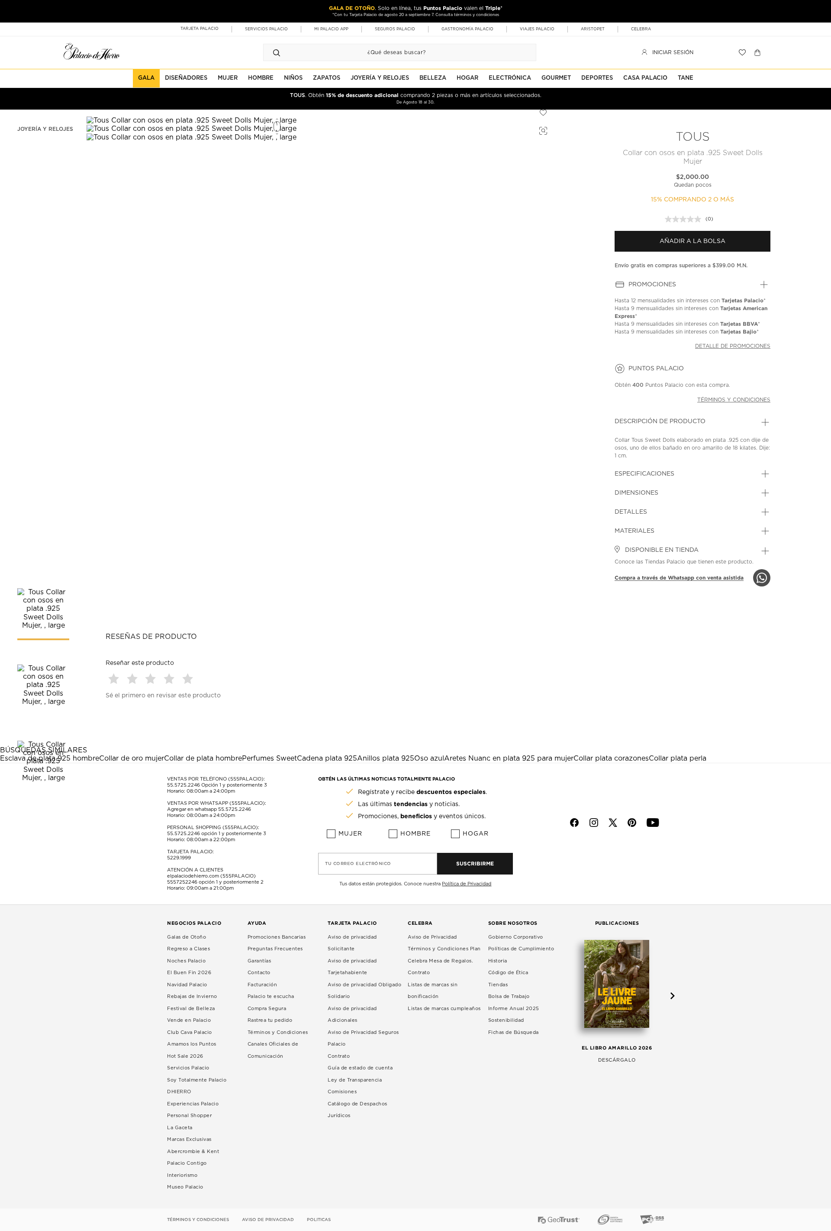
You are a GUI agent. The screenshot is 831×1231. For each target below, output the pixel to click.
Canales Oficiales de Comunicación (273, 1050)
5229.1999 (179, 857)
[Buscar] (276, 52)
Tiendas (498, 984)
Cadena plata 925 (327, 758)
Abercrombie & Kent (193, 1151)
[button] (115, 678)
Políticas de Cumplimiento (521, 948)
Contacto (259, 972)
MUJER (228, 78)
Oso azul (429, 758)
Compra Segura (267, 1008)
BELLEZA (432, 78)
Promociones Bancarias (277, 937)
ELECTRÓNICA (510, 78)
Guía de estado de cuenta (360, 1068)
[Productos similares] (542, 129)
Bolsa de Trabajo (509, 996)
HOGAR (467, 78)
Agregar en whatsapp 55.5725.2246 (209, 809)
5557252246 (182, 882)
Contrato (339, 1056)
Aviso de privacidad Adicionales (352, 1014)
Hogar (476, 834)
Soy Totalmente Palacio (196, 1080)
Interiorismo (182, 1175)
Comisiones (342, 1091)
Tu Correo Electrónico (358, 864)
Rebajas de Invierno (192, 996)
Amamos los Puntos (191, 1044)
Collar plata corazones (611, 758)
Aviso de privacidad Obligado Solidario (364, 990)
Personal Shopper (189, 1115)
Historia (497, 961)
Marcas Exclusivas (189, 1139)
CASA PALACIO (645, 78)
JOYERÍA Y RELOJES (380, 78)
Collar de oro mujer (131, 758)
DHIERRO (179, 1091)
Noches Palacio (186, 961)
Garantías (259, 961)
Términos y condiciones (733, 399)
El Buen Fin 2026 (189, 972)
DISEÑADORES (186, 78)
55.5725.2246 (183, 785)
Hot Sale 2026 (185, 1056)
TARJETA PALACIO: (190, 851)
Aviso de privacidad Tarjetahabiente (352, 967)
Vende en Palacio (189, 1020)
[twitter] (612, 822)
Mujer (350, 834)
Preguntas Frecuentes (275, 948)
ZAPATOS (326, 78)
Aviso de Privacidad (432, 937)
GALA (146, 78)
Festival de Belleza (191, 1008)
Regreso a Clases (188, 948)
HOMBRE (261, 78)
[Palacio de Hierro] (92, 51)
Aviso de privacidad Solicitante (352, 943)
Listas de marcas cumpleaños (444, 1008)
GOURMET (556, 78)
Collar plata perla (677, 758)
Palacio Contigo (187, 1163)
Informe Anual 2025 (513, 1008)
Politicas (319, 1220)
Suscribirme (475, 863)
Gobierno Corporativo (515, 937)
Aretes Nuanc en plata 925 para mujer (508, 758)
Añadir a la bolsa (692, 241)
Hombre (415, 834)
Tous (693, 137)
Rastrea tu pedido (270, 1020)
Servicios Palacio (188, 1068)
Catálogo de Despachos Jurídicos (357, 1109)
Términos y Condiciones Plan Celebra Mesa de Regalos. (444, 954)
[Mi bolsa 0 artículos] (758, 52)
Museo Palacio (185, 1187)
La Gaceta (180, 1127)
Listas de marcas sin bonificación (432, 990)
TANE (685, 78)
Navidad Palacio (187, 984)
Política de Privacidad (466, 883)
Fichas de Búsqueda (513, 1032)
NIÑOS (293, 78)
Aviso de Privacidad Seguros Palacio (363, 1038)
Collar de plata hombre (203, 758)
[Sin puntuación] (685, 219)
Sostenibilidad (506, 1020)
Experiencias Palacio (193, 1103)
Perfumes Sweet (269, 758)
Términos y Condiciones (278, 1032)
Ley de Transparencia (355, 1080)
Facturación (262, 984)
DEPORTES (597, 78)
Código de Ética (508, 972)
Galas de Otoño (186, 937)
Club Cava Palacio (189, 1032)
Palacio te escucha (271, 996)
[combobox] (391, 52)
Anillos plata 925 (385, 758)
